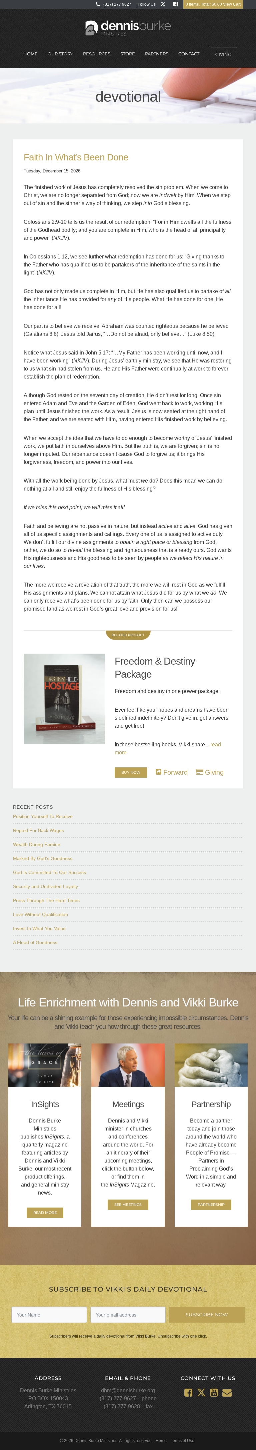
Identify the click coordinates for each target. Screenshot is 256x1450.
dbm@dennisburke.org (128, 1390)
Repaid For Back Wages (38, 830)
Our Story (60, 53)
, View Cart (213, 4)
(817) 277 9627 (117, 4)
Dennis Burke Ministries (128, 28)
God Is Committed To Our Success (49, 872)
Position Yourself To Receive (43, 816)
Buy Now (130, 772)
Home (30, 53)
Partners (156, 53)
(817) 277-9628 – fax (128, 1406)
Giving (223, 54)
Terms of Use (182, 1440)
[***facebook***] (177, 4)
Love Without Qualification (40, 914)
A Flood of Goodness (35, 942)
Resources (96, 53)
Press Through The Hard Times (46, 900)
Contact (188, 53)
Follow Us (147, 4)
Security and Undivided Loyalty (45, 886)
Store (127, 53)
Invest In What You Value (39, 928)
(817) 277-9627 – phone (128, 1398)
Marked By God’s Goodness (42, 858)
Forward (174, 772)
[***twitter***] (164, 4)
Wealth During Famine (36, 844)
